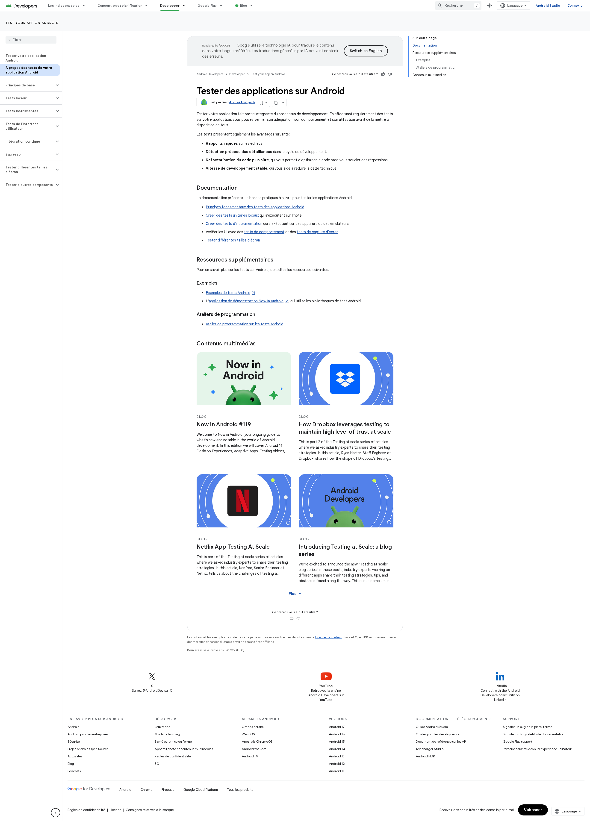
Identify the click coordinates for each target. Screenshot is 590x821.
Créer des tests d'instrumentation (234, 223)
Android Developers (210, 74)
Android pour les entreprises (88, 734)
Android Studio (548, 5)
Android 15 (337, 741)
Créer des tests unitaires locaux (232, 215)
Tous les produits (240, 790)
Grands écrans (252, 727)
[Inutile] (389, 74)
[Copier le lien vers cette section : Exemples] (222, 283)
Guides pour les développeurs (437, 734)
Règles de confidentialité (173, 756)
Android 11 (336, 771)
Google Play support (517, 741)
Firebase (168, 790)
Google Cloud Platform (200, 790)
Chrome (146, 790)
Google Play (207, 5)
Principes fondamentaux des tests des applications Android (255, 207)
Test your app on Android (32, 23)
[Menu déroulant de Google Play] (223, 5)
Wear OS (248, 734)
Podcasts (74, 771)
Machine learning (167, 734)
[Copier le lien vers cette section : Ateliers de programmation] (259, 315)
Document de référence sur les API (441, 741)
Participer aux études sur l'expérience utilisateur (537, 749)
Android (74, 727)
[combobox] (458, 5)
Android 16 (337, 734)
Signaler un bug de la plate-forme (527, 727)
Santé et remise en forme (173, 741)
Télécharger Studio (429, 749)
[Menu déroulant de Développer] (186, 5)
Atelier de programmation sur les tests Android (244, 324)
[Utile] (383, 74)
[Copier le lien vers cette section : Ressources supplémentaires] (278, 260)
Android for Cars (254, 749)
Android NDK (425, 756)
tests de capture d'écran (317, 232)
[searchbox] (31, 40)
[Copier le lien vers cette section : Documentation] (242, 188)
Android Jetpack (242, 102)
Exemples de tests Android (228, 293)
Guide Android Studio (432, 727)
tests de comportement (264, 232)
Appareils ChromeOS (257, 741)
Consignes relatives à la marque (150, 810)
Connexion (575, 5)
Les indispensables (64, 5)
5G (157, 764)
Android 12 (337, 764)
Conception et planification (119, 5)
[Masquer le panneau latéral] (55, 812)
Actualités (75, 756)
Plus (295, 593)
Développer (170, 5)
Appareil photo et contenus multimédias (184, 749)
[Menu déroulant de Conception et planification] (148, 5)
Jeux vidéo (162, 727)
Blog (243, 5)
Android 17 (337, 727)
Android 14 (337, 749)
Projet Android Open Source (88, 749)
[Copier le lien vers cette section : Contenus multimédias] (260, 344)
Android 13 (337, 756)
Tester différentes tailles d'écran (233, 240)
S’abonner (533, 810)
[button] (27, 85)
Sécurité (74, 741)
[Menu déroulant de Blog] (253, 5)
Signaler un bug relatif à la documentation (533, 734)
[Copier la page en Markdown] (276, 103)
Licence (115, 810)
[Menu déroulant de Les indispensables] (86, 5)
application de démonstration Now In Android (246, 301)
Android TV (250, 756)
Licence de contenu (328, 637)
